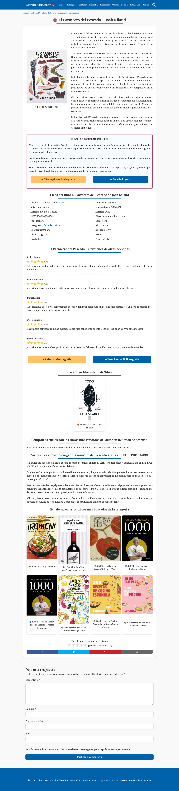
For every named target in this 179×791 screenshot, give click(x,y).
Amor (61, 5)
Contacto (86, 780)
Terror (115, 5)
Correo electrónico (36, 721)
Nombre (30, 709)
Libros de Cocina (49, 13)
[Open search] (154, 5)
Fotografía (135, 5)
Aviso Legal (99, 780)
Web (27, 733)
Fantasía (83, 5)
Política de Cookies (117, 780)
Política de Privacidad (140, 780)
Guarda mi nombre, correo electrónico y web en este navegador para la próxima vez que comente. (78, 749)
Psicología (105, 5)
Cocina (145, 5)
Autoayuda (71, 5)
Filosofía (93, 5)
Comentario (32, 680)
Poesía (124, 5)
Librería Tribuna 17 (31, 13)
